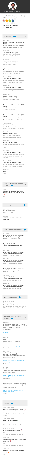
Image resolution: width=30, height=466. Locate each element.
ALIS (4, 339)
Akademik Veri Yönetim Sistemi (9, 16)
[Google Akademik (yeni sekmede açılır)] (3, 20)
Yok (4, 412)
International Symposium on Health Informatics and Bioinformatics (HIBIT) (15, 324)
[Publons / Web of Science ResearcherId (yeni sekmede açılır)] (13, 20)
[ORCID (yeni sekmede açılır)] (9, 20)
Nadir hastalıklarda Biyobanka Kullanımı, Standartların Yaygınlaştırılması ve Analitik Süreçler (14, 354)
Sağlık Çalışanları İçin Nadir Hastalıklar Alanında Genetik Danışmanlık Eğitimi (14, 384)
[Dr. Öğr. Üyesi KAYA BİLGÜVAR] (12, 6)
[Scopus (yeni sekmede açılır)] (6, 20)
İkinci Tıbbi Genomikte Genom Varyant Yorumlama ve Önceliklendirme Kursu (15, 369)
